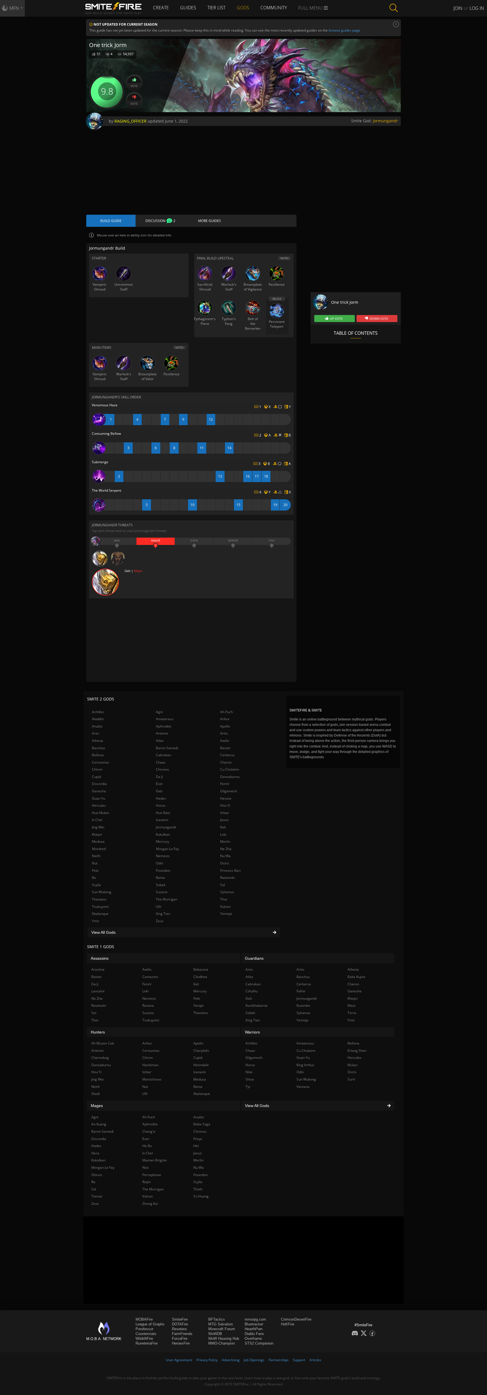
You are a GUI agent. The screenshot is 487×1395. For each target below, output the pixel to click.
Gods (243, 8)
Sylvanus (227, 892)
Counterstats (146, 1334)
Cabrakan (163, 755)
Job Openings (254, 1360)
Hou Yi (225, 805)
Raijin (146, 1181)
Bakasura (200, 969)
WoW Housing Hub (223, 1338)
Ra (94, 877)
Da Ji (159, 776)
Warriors (252, 1032)
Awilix (224, 740)
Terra (351, 1012)
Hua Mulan (100, 812)
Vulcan (225, 906)
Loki (223, 834)
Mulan (352, 1065)
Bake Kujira (356, 976)
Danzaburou (230, 776)
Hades (161, 798)
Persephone (151, 1174)
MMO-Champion (221, 1343)
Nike (249, 1072)
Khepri (97, 834)
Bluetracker (254, 1324)
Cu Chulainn (229, 769)
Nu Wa (225, 855)
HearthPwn (253, 1329)
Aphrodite (163, 726)
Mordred (99, 848)
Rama (160, 877)
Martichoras (151, 1079)
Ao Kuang (98, 1124)
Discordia (99, 783)
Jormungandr (385, 120)
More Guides (209, 220)
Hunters (98, 1032)
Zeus (159, 921)
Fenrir (224, 783)
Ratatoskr (227, 877)
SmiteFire (180, 1319)
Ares (95, 733)
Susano (161, 892)
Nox (145, 1167)
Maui (351, 1005)
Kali (223, 827)
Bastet (225, 748)
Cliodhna (200, 976)
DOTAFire (180, 1324)
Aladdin (98, 719)
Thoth (197, 1189)
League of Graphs (150, 1324)
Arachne (98, 969)
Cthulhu (251, 991)
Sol (222, 884)
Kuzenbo (303, 1005)
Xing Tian (163, 913)
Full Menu (311, 8)
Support (299, 1360)
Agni (159, 711)
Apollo (225, 726)
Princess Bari (230, 870)
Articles (315, 1360)
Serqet (198, 1005)
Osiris (224, 863)
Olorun (96, 1174)
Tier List (216, 8)
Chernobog (100, 1057)
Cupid (96, 776)
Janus (224, 819)
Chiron (97, 769)
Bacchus (98, 748)
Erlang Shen (356, 1050)
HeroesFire (181, 1343)
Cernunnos (100, 762)
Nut (95, 863)
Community (273, 8)
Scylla (96, 884)
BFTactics (216, 1319)
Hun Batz (163, 812)
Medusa (98, 841)
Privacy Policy (207, 1360)
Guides (188, 8)
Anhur (225, 719)
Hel (196, 1145)
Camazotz (150, 976)
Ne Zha (225, 848)
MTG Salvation (220, 1324)
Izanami (162, 819)
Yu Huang (201, 1196)
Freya (197, 1138)
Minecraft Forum (221, 1329)
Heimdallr (201, 1065)
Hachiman (150, 1065)
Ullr (158, 906)
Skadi (95, 1093)
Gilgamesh (228, 791)
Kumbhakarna (256, 1005)
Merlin (225, 841)
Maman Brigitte (154, 1160)
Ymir (95, 921)
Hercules (99, 805)
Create (161, 8)
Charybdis (201, 1050)
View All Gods (103, 932)
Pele (95, 870)
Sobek (160, 884)
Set (93, 1012)
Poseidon (163, 870)
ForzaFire (179, 1338)
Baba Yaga (201, 1124)
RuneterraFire (147, 1343)
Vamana (302, 1086)
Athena (97, 740)
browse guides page (344, 30)
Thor (223, 899)
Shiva (249, 1079)
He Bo (147, 1145)
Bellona (98, 755)
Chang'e (148, 1131)
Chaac (161, 762)
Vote (134, 86)
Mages (97, 1105)
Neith (96, 855)
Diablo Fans (254, 1334)
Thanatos (99, 899)
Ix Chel (97, 819)
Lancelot (98, 991)
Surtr (351, 1079)
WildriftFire (144, 1338)
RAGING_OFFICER (130, 121)
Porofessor (144, 1329)
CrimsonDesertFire (296, 1319)
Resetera (179, 1329)
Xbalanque (100, 913)
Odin (159, 863)
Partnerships (279, 1360)
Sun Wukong (101, 892)
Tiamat (96, 1196)
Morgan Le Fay (167, 848)
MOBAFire (144, 1319)
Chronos (162, 769)
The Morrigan (166, 899)
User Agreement (179, 1360)
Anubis (97, 726)
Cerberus (227, 755)
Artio (224, 733)
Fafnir (301, 991)
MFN (14, 8)
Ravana (148, 1005)
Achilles (98, 711)
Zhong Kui (150, 1203)
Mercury (162, 841)
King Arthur (305, 1065)
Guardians (254, 958)
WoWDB (215, 1334)
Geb (159, 791)
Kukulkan (163, 834)
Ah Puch (226, 711)
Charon (226, 762)
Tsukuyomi (100, 906)
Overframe (253, 1338)
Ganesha (99, 791)
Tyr (248, 1086)
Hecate (225, 798)
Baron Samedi (167, 748)
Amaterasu (164, 719)
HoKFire (287, 1324)
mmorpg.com (255, 1319)
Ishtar (224, 812)
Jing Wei (98, 827)
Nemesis (163, 855)
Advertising (231, 1360)
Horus (160, 805)
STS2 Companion (259, 1343)
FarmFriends (182, 1334)
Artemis (162, 733)
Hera (95, 1153)
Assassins (100, 958)
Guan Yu (98, 798)
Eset (159, 783)
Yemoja (226, 913)
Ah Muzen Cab (102, 1043)
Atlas (160, 740)
